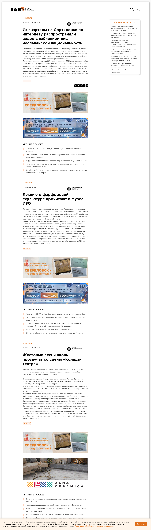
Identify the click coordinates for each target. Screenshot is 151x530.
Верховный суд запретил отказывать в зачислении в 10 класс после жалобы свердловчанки (55, 166)
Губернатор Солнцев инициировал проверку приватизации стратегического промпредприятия (123, 43)
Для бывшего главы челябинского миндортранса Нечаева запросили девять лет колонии (55, 156)
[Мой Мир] (84, 85)
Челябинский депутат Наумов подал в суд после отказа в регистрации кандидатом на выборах (56, 172)
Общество (26, 81)
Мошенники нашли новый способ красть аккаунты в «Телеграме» (54, 505)
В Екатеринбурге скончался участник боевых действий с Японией (54, 514)
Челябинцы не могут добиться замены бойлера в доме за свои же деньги (124, 35)
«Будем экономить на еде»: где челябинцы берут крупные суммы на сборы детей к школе (124, 58)
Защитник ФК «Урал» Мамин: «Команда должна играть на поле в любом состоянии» (124, 28)
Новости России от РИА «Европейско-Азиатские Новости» (18, 9)
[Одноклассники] (78, 85)
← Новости (27, 18)
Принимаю (141, 524)
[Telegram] (81, 85)
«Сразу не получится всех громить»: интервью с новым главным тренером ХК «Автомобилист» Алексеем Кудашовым (53, 325)
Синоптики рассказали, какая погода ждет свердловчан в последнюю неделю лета (56, 319)
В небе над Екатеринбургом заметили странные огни (48, 329)
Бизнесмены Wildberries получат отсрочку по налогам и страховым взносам (54, 150)
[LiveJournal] (87, 85)
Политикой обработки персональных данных (94, 526)
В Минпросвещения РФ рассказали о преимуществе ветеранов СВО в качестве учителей (56, 510)
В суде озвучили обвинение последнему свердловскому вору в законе (56, 161)
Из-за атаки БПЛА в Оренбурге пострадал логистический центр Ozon (56, 314)
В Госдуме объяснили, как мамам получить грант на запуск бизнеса (54, 333)
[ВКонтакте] (75, 85)
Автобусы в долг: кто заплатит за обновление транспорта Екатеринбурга (124, 51)
